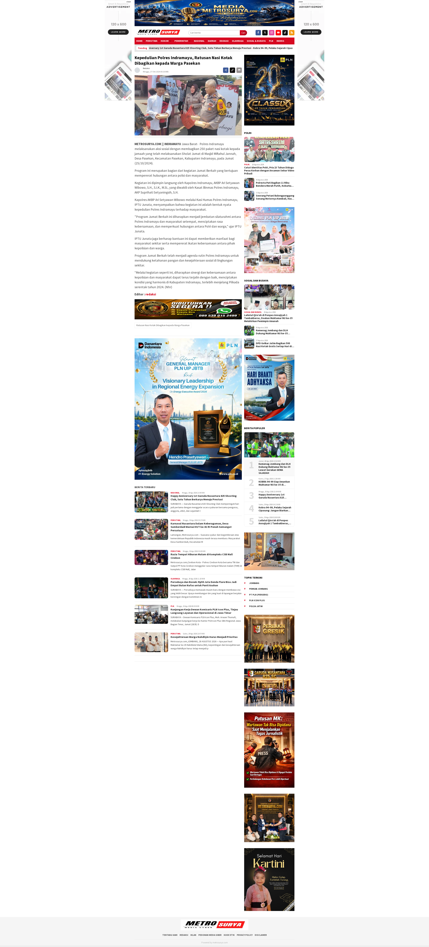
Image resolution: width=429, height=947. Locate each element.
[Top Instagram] (271, 32)
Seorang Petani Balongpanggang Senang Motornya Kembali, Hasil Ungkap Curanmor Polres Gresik (275, 197)
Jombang (254, 583)
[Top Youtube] (278, 32)
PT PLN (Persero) (258, 594)
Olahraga (237, 40)
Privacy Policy (245, 935)
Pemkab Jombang (258, 588)
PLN (271, 40)
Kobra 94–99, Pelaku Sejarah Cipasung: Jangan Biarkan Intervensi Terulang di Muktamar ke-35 (223, 48)
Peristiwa (151, 40)
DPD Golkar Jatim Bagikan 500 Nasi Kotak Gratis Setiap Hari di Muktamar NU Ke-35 (274, 345)
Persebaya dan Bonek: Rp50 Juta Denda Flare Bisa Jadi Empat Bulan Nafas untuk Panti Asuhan (203, 583)
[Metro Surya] (158, 32)
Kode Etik (229, 935)
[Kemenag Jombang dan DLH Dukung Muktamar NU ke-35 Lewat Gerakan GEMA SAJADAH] (269, 444)
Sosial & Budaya (256, 40)
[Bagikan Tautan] (225, 70)
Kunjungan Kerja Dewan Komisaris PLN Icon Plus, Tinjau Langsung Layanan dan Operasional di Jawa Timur (204, 611)
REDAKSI (184, 935)
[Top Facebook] (258, 32)
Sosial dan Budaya (252, 312)
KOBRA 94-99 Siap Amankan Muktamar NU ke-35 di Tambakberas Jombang (274, 483)
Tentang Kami (169, 935)
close (128, 1)
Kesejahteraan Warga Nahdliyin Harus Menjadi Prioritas (204, 637)
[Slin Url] (232, 70)
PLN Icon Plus (257, 600)
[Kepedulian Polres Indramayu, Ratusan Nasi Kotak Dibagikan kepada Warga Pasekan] (188, 105)
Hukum (165, 40)
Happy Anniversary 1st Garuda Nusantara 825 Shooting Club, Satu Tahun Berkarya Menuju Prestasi (204, 497)
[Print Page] (239, 70)
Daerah (212, 40)
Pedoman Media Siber (210, 935)
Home (139, 40)
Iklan (193, 935)
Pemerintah (181, 40)
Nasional (199, 40)
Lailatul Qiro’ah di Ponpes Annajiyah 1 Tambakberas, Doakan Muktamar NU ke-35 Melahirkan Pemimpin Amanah (268, 318)
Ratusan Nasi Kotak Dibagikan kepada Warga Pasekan (163, 325)
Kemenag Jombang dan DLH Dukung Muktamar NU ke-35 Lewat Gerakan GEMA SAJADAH (273, 332)
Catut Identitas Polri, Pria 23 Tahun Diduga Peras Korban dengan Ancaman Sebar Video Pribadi (269, 170)
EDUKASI (224, 40)
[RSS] (291, 32)
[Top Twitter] (265, 32)
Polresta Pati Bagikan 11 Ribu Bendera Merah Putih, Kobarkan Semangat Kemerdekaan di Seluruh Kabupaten (274, 184)
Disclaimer (261, 935)
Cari (243, 32)
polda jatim (256, 606)
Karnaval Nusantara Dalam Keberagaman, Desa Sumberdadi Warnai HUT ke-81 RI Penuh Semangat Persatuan (201, 527)
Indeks (280, 40)
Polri (247, 164)
